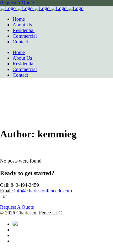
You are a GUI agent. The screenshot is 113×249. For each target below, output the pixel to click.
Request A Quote (17, 2)
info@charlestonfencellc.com (43, 190)
